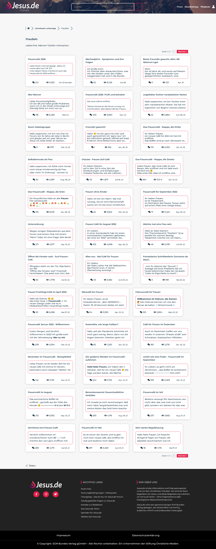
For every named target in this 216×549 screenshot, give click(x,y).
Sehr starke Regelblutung (149, 427)
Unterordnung (36, 224)
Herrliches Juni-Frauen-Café (43, 427)
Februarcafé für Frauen (148, 292)
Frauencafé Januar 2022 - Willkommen (49, 324)
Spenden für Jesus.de (91, 512)
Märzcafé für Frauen (92, 292)
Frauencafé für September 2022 (160, 191)
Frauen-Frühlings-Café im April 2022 (47, 292)
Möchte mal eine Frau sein (157, 224)
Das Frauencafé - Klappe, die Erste (46, 191)
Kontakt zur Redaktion (92, 505)
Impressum (63, 535)
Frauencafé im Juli (153, 392)
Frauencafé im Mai (92, 427)
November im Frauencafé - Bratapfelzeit (49, 356)
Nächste (182, 51)
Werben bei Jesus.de (91, 516)
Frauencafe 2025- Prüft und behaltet (105, 94)
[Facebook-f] (36, 494)
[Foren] (28, 28)
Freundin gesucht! (96, 127)
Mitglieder (205, 6)
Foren (180, 6)
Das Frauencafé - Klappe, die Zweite (154, 159)
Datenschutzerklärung (145, 535)
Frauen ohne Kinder (96, 191)
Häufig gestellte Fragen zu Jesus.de (98, 501)
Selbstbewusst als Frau (40, 159)
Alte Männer (34, 94)
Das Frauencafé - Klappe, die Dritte (162, 127)
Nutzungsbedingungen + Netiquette (99, 493)
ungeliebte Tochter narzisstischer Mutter (165, 94)
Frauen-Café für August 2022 (101, 224)
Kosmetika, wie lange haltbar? (102, 324)
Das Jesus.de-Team (90, 508)
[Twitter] (56, 494)
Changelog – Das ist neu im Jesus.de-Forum (102, 497)
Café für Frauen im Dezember (159, 324)
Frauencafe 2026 (37, 59)
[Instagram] (46, 494)
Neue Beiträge (192, 6)
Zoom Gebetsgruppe (39, 127)
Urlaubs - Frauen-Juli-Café (96, 159)
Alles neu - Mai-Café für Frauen (102, 256)
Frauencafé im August (40, 392)
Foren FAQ (86, 489)
